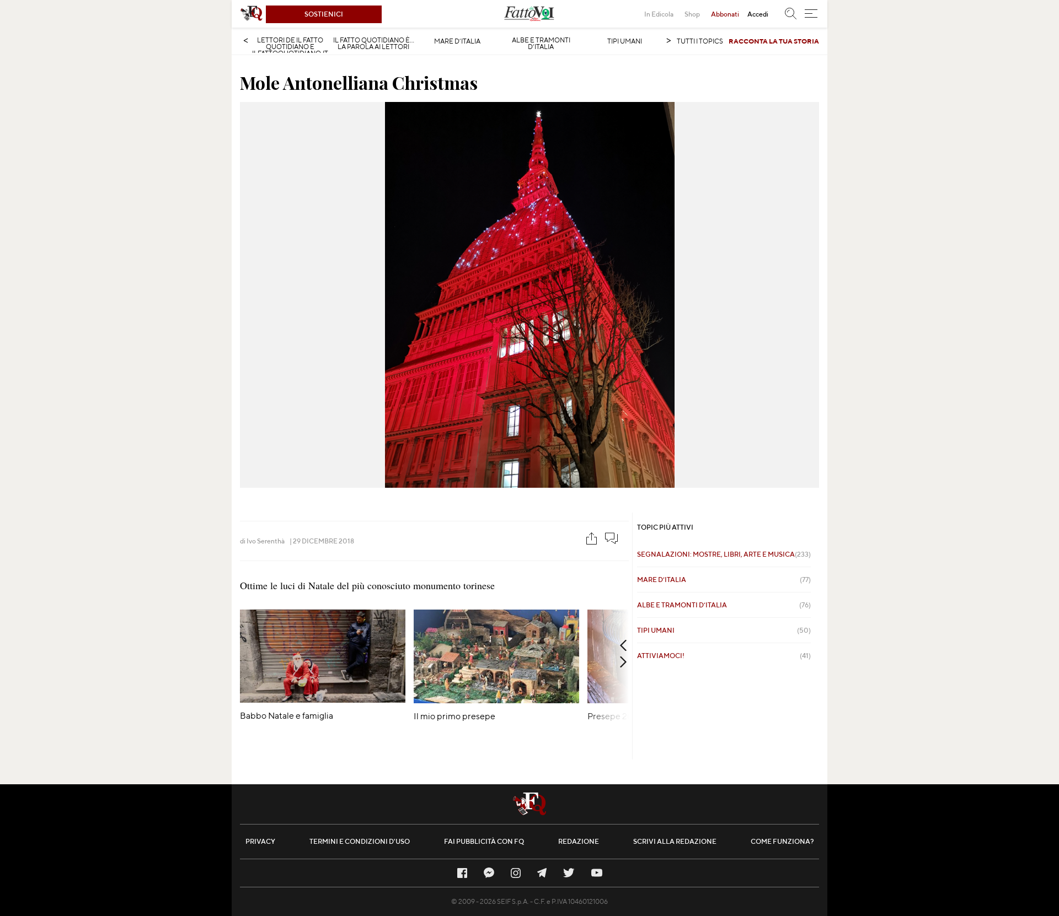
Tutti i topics (700, 41)
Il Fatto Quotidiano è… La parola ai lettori (373, 43)
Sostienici (323, 14)
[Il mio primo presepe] (496, 699)
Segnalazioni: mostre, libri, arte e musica (724, 554)
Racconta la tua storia (774, 41)
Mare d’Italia (457, 41)
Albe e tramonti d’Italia (541, 43)
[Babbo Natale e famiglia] (322, 699)
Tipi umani (624, 41)
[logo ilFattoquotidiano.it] (251, 14)
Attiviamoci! (724, 655)
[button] (811, 13)
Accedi (757, 14)
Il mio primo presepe (454, 716)
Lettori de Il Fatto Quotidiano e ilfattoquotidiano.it (290, 47)
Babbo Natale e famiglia (286, 715)
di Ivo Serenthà (262, 541)
